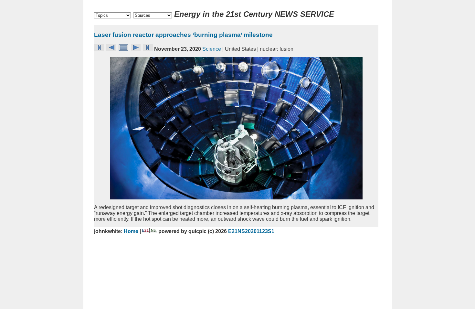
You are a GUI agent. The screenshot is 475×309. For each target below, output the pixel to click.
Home (132, 231)
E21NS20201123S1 (251, 231)
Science (211, 49)
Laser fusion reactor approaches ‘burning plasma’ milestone (183, 34)
